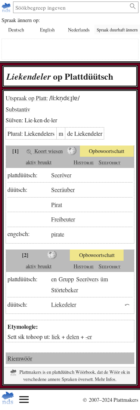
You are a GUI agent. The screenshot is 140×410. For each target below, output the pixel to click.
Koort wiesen (48, 150)
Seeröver (61, 175)
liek (56, 336)
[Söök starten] (133, 6)
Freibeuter (63, 219)
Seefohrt (110, 162)
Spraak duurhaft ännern (117, 30)
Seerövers (87, 279)
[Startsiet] (6, 7)
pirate (57, 234)
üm (104, 279)
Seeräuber (63, 189)
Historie (84, 162)
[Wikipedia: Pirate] (72, 151)
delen (72, 336)
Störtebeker (64, 289)
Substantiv (18, 109)
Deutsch (16, 29)
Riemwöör (19, 358)
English (47, 29)
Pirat (56, 204)
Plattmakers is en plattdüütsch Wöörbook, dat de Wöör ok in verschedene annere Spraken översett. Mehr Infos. (74, 375)
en (54, 279)
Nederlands (79, 29)
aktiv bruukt (39, 162)
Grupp (66, 279)
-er (88, 336)
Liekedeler (63, 304)
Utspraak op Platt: (27, 98)
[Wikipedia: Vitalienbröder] (52, 255)
